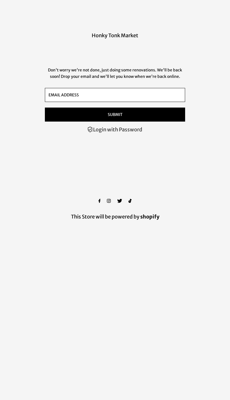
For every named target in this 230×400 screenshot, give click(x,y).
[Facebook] (99, 201)
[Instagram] (108, 201)
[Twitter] (119, 201)
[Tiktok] (130, 201)
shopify (149, 216)
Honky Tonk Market (115, 35)
